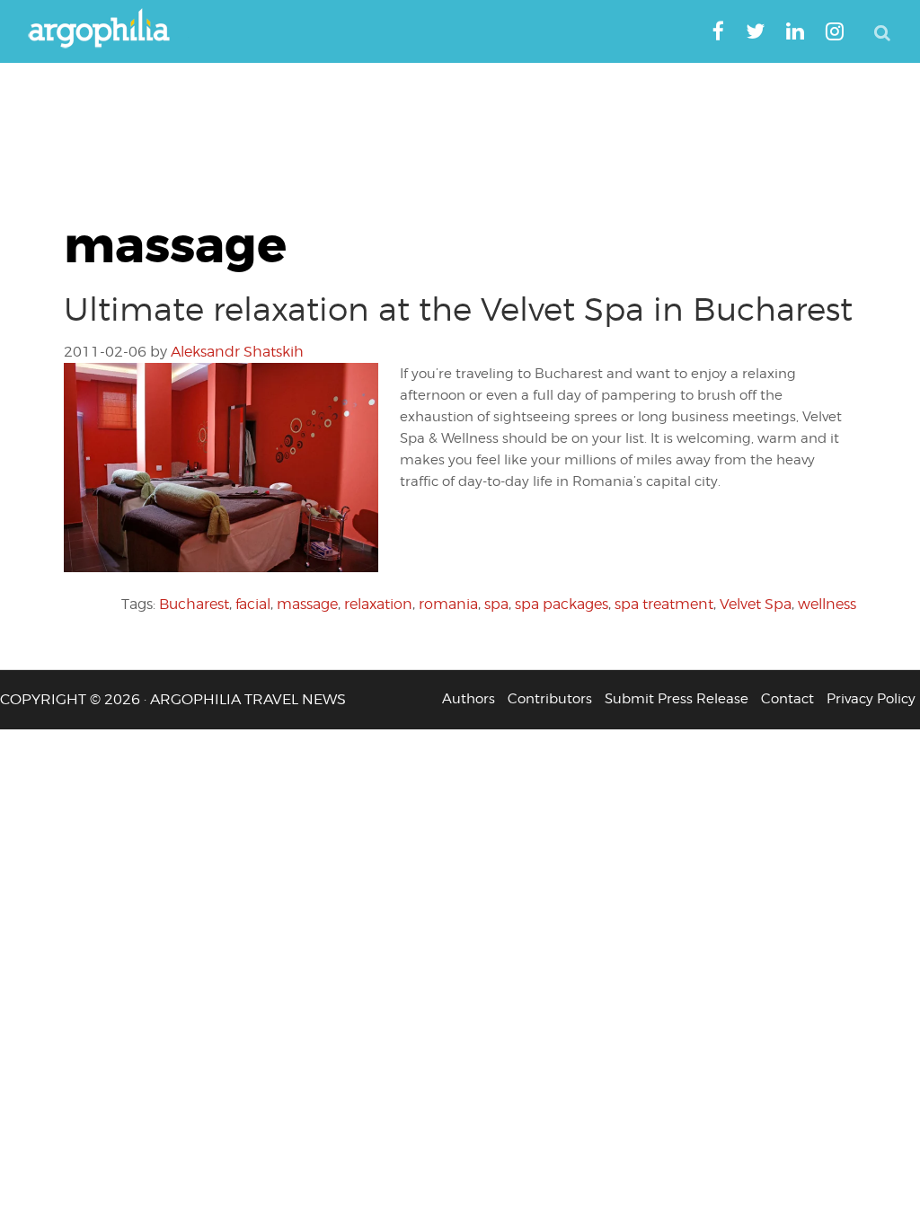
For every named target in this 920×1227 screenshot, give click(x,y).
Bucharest (194, 604)
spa (496, 604)
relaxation (378, 604)
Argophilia (108, 29)
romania (448, 604)
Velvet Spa (756, 604)
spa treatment (664, 604)
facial (252, 604)
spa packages (561, 604)
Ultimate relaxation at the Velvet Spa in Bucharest (458, 309)
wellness (827, 604)
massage (307, 604)
